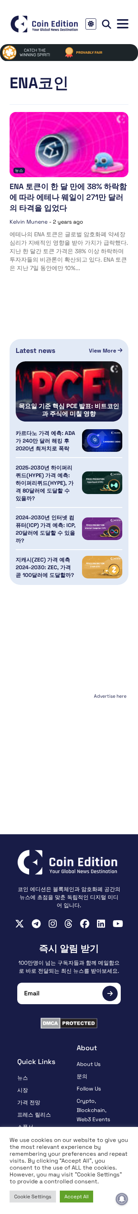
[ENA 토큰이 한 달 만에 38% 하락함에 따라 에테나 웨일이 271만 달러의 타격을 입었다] (69, 145)
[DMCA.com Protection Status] (69, 1023)
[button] (122, 24)
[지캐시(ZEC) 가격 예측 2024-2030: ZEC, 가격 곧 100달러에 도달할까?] (102, 567)
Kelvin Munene (29, 221)
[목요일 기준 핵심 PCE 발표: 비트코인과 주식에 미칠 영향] (69, 391)
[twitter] (19, 923)
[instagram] (53, 923)
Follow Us (89, 1088)
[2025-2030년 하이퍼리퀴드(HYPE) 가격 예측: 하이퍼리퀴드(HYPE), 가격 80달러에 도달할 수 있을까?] (102, 482)
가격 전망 (28, 1102)
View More (103, 350)
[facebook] (84, 923)
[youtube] (118, 923)
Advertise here (110, 696)
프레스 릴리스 (34, 1114)
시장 (22, 1090)
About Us (88, 1064)
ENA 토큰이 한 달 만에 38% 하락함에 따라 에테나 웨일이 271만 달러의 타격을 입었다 (68, 197)
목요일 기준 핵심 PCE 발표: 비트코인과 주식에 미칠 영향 (69, 410)
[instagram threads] (68, 923)
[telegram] (36, 923)
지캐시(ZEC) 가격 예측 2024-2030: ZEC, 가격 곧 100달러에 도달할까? (45, 567)
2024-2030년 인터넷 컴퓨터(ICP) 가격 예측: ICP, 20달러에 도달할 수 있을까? (46, 529)
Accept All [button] (76, 1196)
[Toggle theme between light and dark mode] (90, 24)
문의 (82, 1076)
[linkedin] (101, 923)
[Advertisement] (69, 749)
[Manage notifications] (122, 1199)
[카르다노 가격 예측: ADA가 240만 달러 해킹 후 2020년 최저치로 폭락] (102, 440)
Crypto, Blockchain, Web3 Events (93, 1110)
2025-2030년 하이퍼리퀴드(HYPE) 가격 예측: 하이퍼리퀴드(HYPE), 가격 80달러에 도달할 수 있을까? (45, 483)
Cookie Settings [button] (32, 1196)
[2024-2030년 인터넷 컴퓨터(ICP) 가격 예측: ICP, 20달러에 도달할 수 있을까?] (102, 528)
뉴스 (19, 170)
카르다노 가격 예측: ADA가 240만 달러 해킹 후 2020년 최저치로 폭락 (45, 441)
